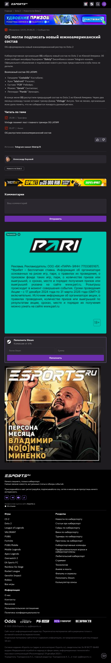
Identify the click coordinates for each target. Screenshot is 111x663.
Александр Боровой (23, 159)
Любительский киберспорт (70, 556)
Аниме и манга (63, 569)
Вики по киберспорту (67, 532)
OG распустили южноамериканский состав (28, 132)
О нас (8, 595)
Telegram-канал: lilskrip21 (28, 147)
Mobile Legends (13, 549)
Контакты (10, 599)
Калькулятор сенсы (66, 582)
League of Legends (14, 528)
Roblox (8, 580)
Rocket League (12, 571)
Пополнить (55, 357)
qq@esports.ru (34, 626)
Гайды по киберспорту (68, 528)
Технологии (62, 565)
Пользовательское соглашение (22, 608)
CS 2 (7, 519)
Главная (8, 11)
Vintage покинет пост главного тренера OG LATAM (32, 122)
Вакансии (10, 604)
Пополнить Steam (65, 578)
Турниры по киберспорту (69, 536)
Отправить (55, 218)
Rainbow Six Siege (14, 567)
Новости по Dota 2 (32, 11)
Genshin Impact (13, 575)
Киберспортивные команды (71, 545)
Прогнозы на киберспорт (69, 541)
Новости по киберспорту (69, 519)
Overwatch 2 (11, 558)
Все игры (9, 584)
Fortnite (9, 541)
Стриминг (61, 560)
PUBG (8, 536)
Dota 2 (18, 11)
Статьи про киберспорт (68, 523)
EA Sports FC (11, 562)
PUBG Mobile (11, 545)
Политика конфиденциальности (22, 612)
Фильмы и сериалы (66, 573)
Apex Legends (12, 554)
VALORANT (10, 532)
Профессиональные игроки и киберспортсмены (71, 550)
